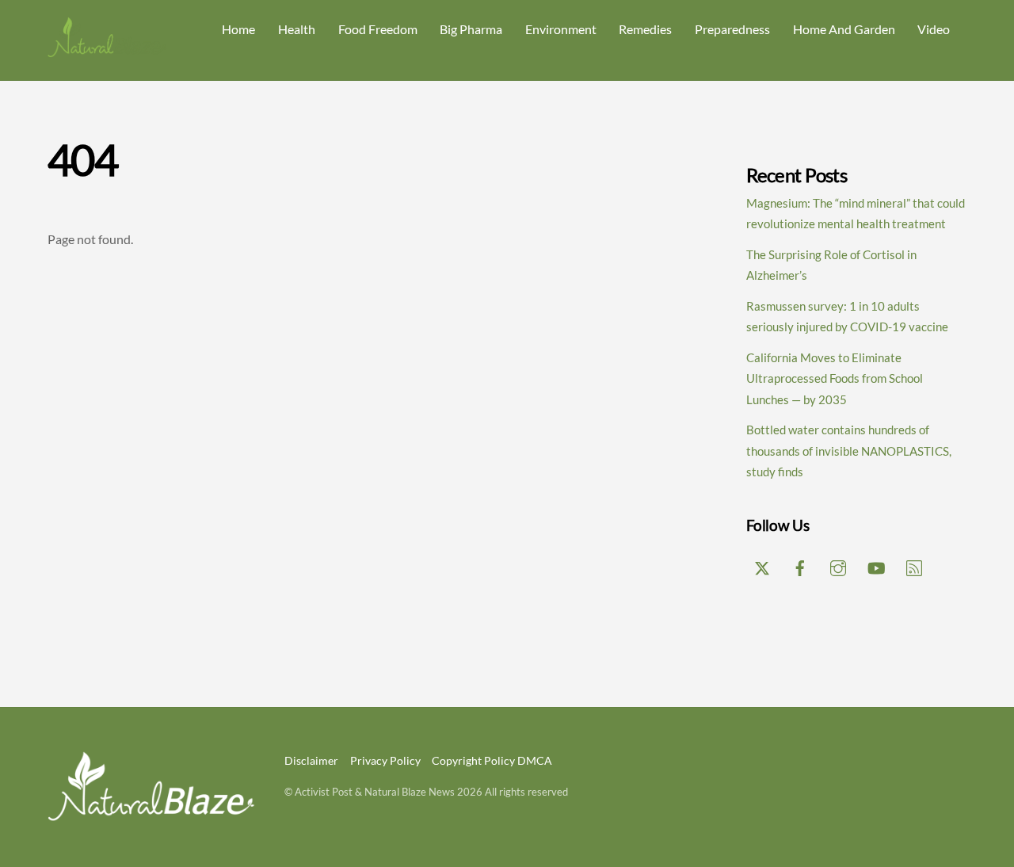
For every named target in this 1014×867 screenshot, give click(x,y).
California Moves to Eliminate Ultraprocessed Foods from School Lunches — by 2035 (834, 378)
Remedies (645, 28)
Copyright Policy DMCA (492, 760)
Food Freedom (377, 28)
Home (238, 28)
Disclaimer (311, 760)
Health (296, 28)
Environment (561, 28)
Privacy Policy (385, 760)
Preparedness (732, 28)
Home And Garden (844, 28)
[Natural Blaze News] (107, 50)
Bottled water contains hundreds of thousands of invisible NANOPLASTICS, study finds (848, 450)
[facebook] (800, 565)
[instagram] (838, 565)
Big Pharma (471, 28)
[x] (762, 565)
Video (933, 28)
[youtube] (876, 565)
